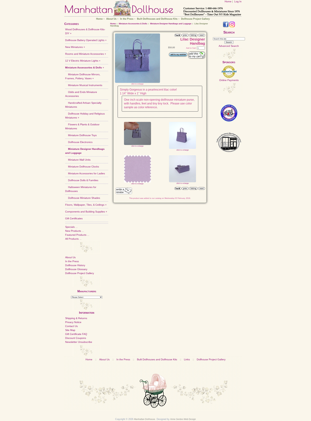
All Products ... (73, 238)
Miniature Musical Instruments (83, 85)
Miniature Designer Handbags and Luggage (170, 24)
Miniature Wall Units (78, 159)
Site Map (70, 330)
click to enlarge (137, 146)
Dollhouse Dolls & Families (81, 180)
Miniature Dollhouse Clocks (82, 166)
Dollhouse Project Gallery (195, 19)
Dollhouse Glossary (76, 269)
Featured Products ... (77, 234)
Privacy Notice (73, 322)
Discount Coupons (75, 338)
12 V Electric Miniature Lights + (82, 60)
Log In (238, 1)
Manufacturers (86, 291)
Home (228, 1)
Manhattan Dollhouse (144, 419)
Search (229, 32)
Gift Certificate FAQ (76, 334)
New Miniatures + (75, 47)
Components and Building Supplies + (86, 211)
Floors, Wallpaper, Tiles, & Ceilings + (86, 204)
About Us (111, 19)
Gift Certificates (74, 218)
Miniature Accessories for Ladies (85, 173)
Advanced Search (229, 45)
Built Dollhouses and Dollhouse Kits (157, 19)
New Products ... (74, 230)
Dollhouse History (75, 265)
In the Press (126, 19)
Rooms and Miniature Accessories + (85, 53)
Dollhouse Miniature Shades (82, 197)
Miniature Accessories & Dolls (133, 24)
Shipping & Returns (76, 318)
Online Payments (229, 80)
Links (187, 359)
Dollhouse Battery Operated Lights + (86, 40)
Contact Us (71, 326)
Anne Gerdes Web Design (183, 419)
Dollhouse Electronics (79, 142)
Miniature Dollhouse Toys (81, 135)
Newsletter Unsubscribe (78, 342)
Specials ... (71, 226)
